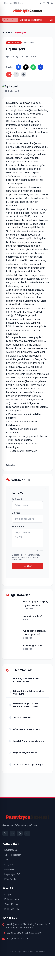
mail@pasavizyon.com (18, 938)
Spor (6, 859)
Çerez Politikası (12, 904)
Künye (7, 894)
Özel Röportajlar (12, 854)
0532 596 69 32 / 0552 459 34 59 (24, 933)
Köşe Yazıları (10, 879)
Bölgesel (8, 864)
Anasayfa (7, 32)
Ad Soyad (17, 499)
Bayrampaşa (10, 850)
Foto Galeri (9, 869)
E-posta (16, 512)
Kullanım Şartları (12, 899)
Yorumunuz (18, 526)
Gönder (27, 566)
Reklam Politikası (12, 909)
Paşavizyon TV (12, 874)
